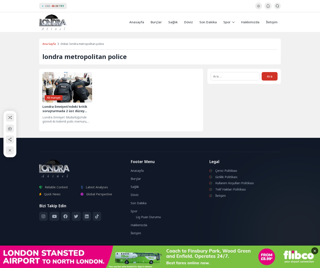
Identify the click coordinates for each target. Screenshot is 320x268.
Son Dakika (208, 22)
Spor (227, 22)
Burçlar (156, 22)
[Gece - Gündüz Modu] (258, 8)
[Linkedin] (87, 216)
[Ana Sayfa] (10, 129)
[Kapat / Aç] (10, 151)
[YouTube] (54, 216)
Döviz (188, 22)
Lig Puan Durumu (148, 217)
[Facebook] (65, 216)
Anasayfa (136, 22)
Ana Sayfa (49, 44)
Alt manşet (53, 97)
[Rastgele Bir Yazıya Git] (10, 118)
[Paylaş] (10, 139)
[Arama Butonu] (277, 6)
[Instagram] (43, 216)
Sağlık (173, 22)
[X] (76, 216)
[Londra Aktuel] (52, 22)
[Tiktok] (97, 216)
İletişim (272, 22)
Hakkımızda (250, 22)
